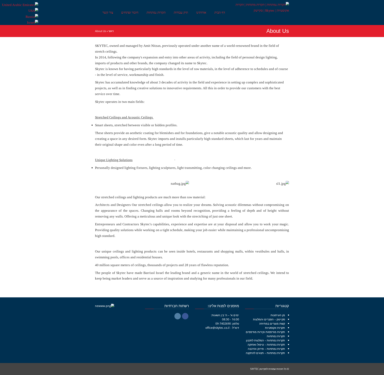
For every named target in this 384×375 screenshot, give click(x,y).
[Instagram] (177, 316)
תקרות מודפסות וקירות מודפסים (265, 332)
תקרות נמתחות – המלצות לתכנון (265, 340)
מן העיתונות (278, 315)
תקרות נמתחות (276, 336)
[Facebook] (185, 316)
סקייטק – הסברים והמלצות (269, 319)
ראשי (111, 31)
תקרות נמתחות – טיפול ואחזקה (266, 344)
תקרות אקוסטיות (275, 328)
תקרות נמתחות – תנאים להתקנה (265, 353)
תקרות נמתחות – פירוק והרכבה (266, 349)
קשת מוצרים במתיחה (272, 323)
